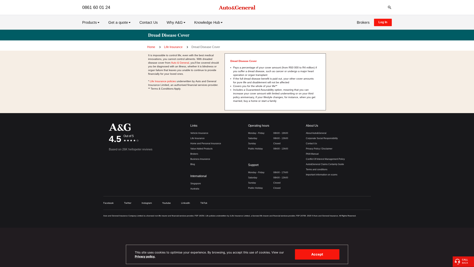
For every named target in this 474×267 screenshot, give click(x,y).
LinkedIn (185, 203)
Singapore (195, 183)
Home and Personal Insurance (205, 143)
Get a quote (118, 22)
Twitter (127, 203)
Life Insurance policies (163, 81)
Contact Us (148, 22)
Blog (192, 164)
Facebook (108, 203)
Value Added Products (201, 148)
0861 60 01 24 (96, 7)
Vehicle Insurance (199, 133)
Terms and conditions (316, 169)
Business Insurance (200, 159)
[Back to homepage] (237, 7)
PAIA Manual (312, 154)
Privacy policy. (145, 256)
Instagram (147, 203)
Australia (194, 188)
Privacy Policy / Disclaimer (319, 148)
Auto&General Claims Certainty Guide (325, 164)
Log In (382, 22)
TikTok (203, 203)
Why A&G (175, 22)
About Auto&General (316, 133)
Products (89, 22)
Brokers (363, 22)
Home (151, 47)
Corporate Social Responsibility (322, 138)
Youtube (166, 203)
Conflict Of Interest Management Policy (325, 159)
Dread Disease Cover (205, 47)
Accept (317, 254)
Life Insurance (173, 47)
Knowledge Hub (207, 22)
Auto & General (180, 62)
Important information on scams (321, 174)
